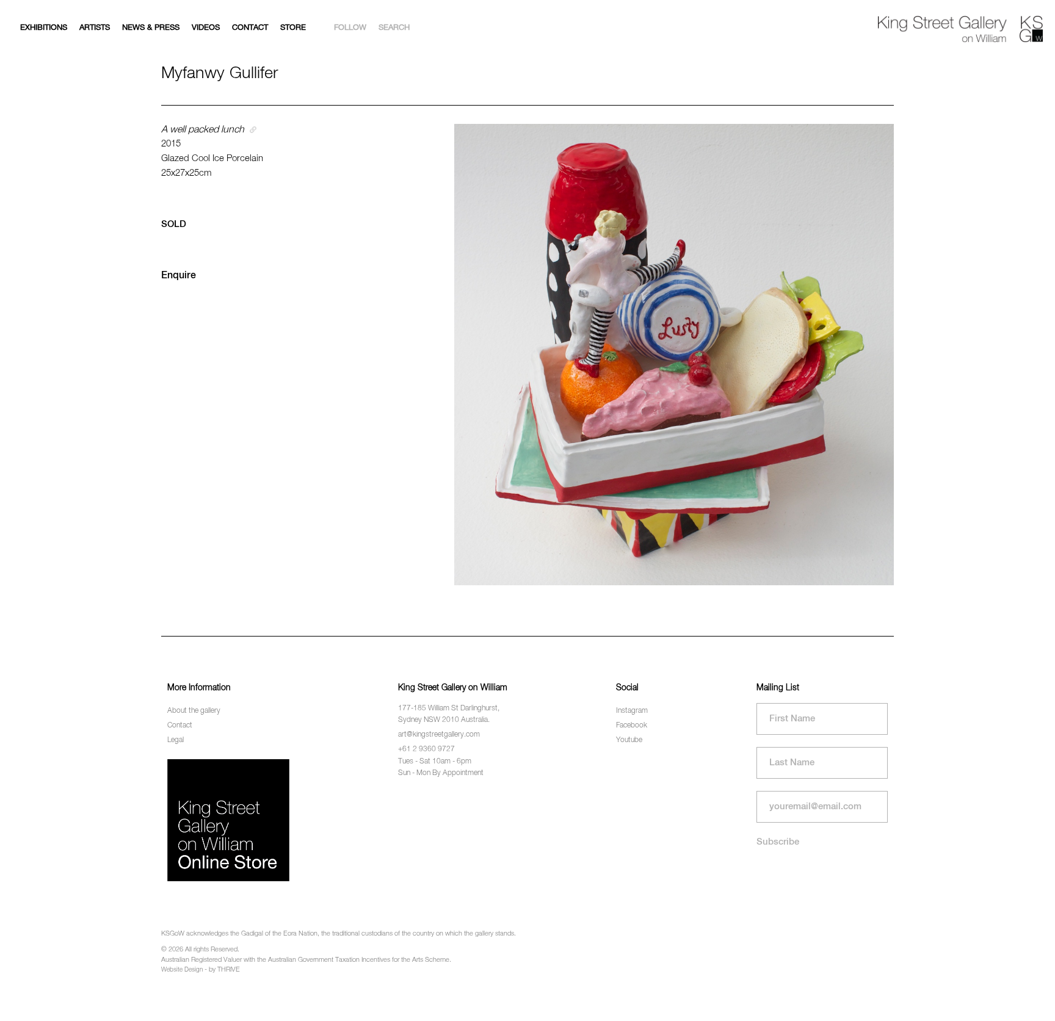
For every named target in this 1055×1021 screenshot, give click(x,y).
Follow (350, 28)
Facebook (631, 725)
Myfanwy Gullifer (219, 73)
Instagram (632, 711)
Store (293, 28)
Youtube (629, 740)
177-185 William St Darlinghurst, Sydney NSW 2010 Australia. (448, 714)
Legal (175, 740)
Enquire (178, 276)
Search (394, 28)
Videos (206, 28)
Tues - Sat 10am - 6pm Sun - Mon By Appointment (441, 767)
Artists (94, 28)
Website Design (182, 970)
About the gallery (193, 711)
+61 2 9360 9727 (426, 749)
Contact (250, 28)
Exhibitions (43, 28)
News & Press (150, 28)
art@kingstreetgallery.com (439, 734)
